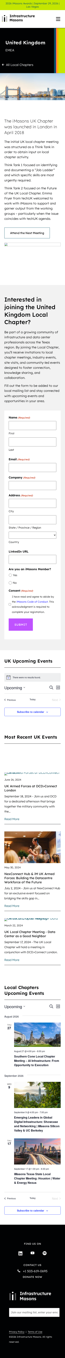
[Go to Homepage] (22, 19)
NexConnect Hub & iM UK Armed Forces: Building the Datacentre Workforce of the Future (29, 878)
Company (22, 477)
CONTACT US (32, 1265)
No (15, 582)
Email (19, 459)
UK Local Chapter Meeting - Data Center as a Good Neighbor (29, 934)
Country (14, 542)
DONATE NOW (32, 1277)
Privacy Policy (16, 1331)
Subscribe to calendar (30, 712)
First (11, 433)
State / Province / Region (25, 527)
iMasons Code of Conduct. (32, 601)
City (11, 511)
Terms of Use (35, 1331)
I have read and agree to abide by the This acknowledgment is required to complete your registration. (33, 604)
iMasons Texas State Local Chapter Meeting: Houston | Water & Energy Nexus (37, 1178)
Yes (15, 575)
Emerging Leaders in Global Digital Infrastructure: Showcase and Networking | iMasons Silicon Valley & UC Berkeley (37, 1123)
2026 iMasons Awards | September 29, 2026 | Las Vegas (32, 5)
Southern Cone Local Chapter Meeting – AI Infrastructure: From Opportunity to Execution (36, 1060)
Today (33, 699)
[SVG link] (30, 1296)
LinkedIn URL (19, 551)
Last (11, 449)
